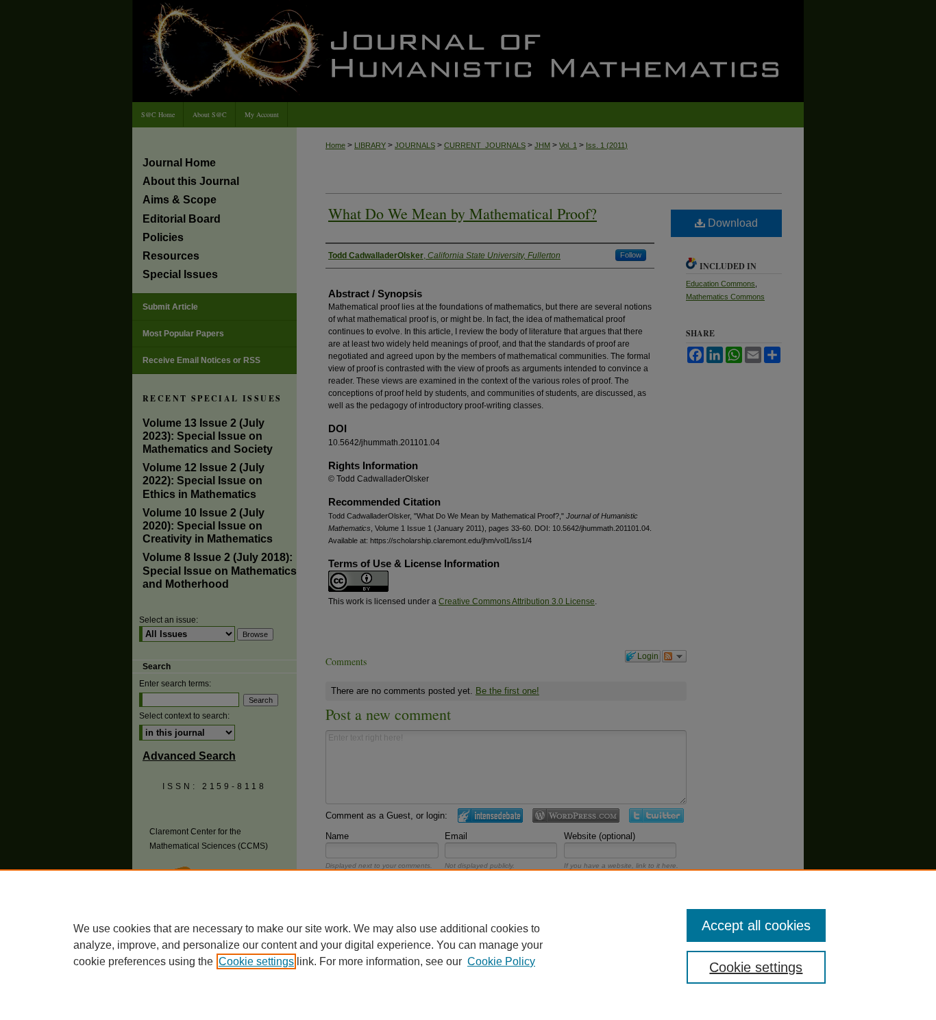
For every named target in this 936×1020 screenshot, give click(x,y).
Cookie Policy (501, 961)
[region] (468, 944)
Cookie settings (256, 961)
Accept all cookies (756, 925)
